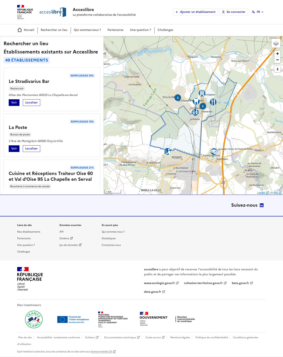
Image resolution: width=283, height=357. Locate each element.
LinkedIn (262, 205)
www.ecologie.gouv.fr (159, 283)
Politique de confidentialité (211, 337)
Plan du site (25, 337)
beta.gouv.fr (240, 283)
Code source (153, 337)
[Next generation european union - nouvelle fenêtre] (73, 319)
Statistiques (109, 238)
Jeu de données (68, 245)
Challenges (165, 30)
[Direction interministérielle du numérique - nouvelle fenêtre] (168, 319)
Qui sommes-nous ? (87, 30)
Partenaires (115, 30)
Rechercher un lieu (54, 30)
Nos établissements (28, 232)
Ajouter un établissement (197, 12)
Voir (15, 103)
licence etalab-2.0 (101, 351)
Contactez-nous (111, 245)
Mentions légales (180, 337)
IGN (275, 192)
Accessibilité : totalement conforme (58, 337)
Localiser (32, 103)
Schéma (64, 238)
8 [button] (178, 98)
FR (258, 12)
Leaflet (261, 192)
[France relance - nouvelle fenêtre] (33, 319)
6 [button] (203, 106)
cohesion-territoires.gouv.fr (203, 283)
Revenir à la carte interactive (136, 41)
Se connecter (236, 12)
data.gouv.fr (152, 292)
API (61, 232)
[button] (276, 43)
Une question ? (140, 30)
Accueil (29, 30)
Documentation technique (120, 337)
